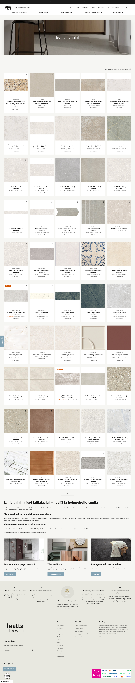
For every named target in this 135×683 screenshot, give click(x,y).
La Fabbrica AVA (16, 99)
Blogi (58, 637)
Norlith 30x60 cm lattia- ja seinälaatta (41, 187)
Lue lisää (96, 574)
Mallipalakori (7, 681)
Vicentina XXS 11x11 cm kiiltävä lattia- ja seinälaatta (41, 480)
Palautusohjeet (85, 8)
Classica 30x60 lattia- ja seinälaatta (119, 313)
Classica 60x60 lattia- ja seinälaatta (15, 355)
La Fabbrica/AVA (42, 352)
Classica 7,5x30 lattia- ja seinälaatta (41, 313)
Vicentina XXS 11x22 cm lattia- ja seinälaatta (93, 480)
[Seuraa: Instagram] (9, 664)
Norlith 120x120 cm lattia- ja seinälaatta (67, 187)
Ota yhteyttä (9, 574)
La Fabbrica (42, 99)
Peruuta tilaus (60, 656)
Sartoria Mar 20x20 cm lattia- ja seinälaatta (93, 271)
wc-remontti (25, 518)
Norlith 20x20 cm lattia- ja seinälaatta (119, 187)
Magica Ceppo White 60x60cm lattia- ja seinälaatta (93, 438)
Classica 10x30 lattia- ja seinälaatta (67, 313)
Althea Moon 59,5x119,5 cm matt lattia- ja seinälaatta (119, 102)
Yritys (93, 8)
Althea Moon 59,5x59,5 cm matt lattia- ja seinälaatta (16, 146)
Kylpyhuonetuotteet (66, 12)
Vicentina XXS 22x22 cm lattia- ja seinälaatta (67, 480)
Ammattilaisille (117, 12)
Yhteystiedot (101, 8)
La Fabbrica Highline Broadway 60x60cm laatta (119, 438)
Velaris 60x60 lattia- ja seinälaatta (41, 354)
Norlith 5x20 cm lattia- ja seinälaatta (41, 229)
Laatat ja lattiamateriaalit (19, 12)
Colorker (93, 99)
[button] (2, 341)
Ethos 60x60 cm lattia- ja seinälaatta (41, 397)
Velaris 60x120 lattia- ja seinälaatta (67, 355)
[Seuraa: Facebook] (5, 664)
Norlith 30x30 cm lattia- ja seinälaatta (16, 187)
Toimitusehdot (60, 645)
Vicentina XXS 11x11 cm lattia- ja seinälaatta (119, 480)
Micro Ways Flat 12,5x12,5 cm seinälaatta (119, 355)
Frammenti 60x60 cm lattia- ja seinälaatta (16, 438)
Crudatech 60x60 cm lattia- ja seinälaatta (41, 438)
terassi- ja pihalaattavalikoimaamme (19, 529)
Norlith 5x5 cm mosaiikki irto (119, 229)
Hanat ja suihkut (43, 12)
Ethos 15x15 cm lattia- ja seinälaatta (15, 397)
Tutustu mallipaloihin (55, 574)
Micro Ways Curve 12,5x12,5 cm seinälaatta (93, 355)
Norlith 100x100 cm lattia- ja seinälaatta (93, 187)
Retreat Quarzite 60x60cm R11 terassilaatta (67, 146)
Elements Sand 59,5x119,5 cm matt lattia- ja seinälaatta (93, 102)
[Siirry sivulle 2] (72, 493)
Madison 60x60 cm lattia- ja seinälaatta (119, 271)
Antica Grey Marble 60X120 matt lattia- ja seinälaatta (16, 313)
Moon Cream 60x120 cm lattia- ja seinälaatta (67, 102)
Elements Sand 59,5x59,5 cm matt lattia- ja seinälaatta (93, 146)
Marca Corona (67, 435)
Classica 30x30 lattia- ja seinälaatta (93, 313)
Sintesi (119, 268)
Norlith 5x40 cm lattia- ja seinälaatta (16, 229)
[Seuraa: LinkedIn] (13, 664)
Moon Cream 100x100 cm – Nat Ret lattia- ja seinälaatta (42, 102)
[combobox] (42, 7)
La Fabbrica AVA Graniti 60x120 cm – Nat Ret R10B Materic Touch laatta (15, 103)
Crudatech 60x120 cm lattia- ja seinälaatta (93, 397)
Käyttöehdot (60, 648)
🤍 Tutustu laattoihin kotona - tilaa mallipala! (67, 1)
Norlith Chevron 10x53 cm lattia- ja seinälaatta (67, 229)
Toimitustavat (60, 628)
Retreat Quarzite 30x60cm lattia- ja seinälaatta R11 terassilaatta (42, 146)
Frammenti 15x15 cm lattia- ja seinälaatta (119, 397)
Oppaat (77, 8)
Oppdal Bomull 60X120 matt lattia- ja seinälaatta (67, 397)
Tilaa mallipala (115, 8)
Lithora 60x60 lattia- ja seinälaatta (67, 438)
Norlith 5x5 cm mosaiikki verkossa (93, 229)
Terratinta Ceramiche (41, 143)
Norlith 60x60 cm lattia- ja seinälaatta (67, 271)
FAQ (108, 8)
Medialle (59, 654)
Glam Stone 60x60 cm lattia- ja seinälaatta (119, 146)
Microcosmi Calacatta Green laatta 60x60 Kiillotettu (15, 480)
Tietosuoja (59, 651)
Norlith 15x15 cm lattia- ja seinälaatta (16, 271)
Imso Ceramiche (119, 143)
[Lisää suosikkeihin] (26, 75)
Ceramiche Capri (16, 394)
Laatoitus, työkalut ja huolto (92, 12)
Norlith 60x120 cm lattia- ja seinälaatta (41, 271)
